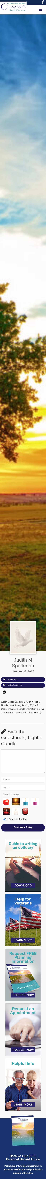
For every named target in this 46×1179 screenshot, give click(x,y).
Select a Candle (11, 795)
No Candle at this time (16, 819)
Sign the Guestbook (14, 685)
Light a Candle (12, 679)
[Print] (4, 692)
